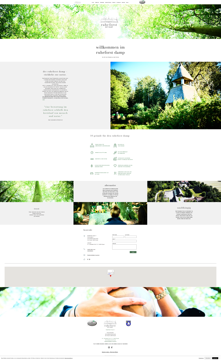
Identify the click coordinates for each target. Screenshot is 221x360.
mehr (44, 99)
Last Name (127, 234)
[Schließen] (219, 358)
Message (114, 243)
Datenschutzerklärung (69, 358)
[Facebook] (87, 259)
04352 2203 (90, 249)
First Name (114, 234)
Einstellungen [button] (201, 358)
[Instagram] (89, 259)
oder (94, 249)
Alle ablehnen (208, 358)
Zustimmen (215, 358)
